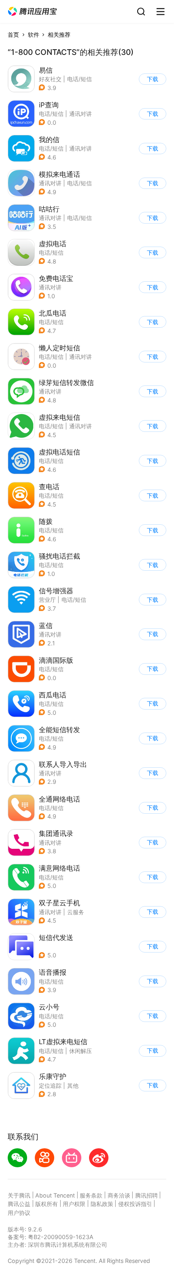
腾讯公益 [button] (19, 1203)
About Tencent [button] (55, 1195)
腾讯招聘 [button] (146, 1195)
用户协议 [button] (19, 1212)
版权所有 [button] (46, 1203)
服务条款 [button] (91, 1195)
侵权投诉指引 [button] (135, 1203)
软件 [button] (33, 34)
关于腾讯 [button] (19, 1195)
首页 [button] (13, 34)
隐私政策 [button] (102, 1203)
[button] (32, 11)
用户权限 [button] (74, 1203)
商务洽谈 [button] (119, 1195)
